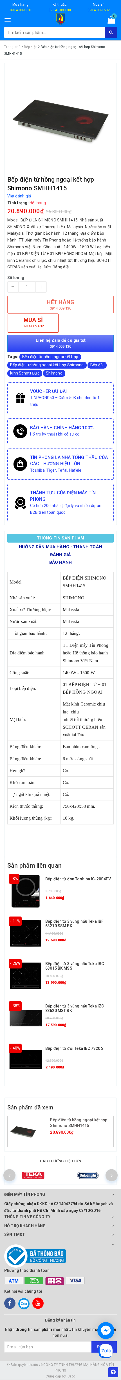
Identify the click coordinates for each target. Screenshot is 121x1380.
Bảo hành (60, 562)
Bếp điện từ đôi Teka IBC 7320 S (74, 1048)
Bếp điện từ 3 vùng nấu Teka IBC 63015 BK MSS (74, 965)
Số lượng (15, 277)
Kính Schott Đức (24, 373)
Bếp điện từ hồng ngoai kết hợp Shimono (47, 365)
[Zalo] (24, 1303)
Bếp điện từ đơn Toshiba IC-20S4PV (78, 879)
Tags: (13, 356)
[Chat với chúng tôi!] (105, 1330)
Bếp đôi (97, 365)
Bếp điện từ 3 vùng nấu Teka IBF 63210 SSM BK (74, 923)
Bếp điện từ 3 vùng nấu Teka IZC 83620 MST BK (74, 1008)
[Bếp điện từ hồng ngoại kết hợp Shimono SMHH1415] (29, 1131)
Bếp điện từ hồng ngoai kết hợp (50, 356)
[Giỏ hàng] (109, 21)
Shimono (54, 373)
